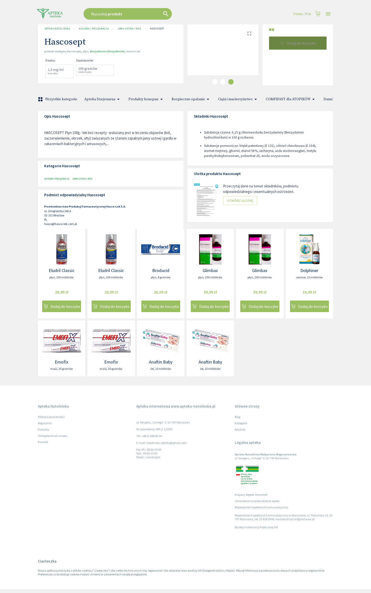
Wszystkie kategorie (61, 99)
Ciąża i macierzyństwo (235, 99)
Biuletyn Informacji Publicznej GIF (256, 527)
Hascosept (157, 28)
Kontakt (43, 442)
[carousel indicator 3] (231, 82)
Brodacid (160, 270)
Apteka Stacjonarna (99, 99)
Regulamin (45, 423)
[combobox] (153, 14)
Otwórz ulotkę (240, 200)
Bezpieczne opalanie (188, 99)
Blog (237, 417)
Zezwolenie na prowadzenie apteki (257, 501)
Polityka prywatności (51, 417)
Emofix (61, 362)
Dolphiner (309, 270)
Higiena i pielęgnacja (94, 28)
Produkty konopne (143, 99)
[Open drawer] (328, 14)
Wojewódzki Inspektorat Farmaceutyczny (261, 507)
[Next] (251, 54)
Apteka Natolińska (57, 28)
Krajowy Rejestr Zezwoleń (251, 495)
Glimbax (210, 270)
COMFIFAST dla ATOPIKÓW (288, 99)
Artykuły (240, 429)
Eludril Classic (61, 270)
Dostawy (43, 429)
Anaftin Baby (160, 362)
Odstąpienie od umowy (53, 436)
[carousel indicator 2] (223, 82)
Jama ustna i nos (129, 28)
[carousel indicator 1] (215, 82)
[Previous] (195, 54)
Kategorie (241, 423)
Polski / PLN (302, 14)
